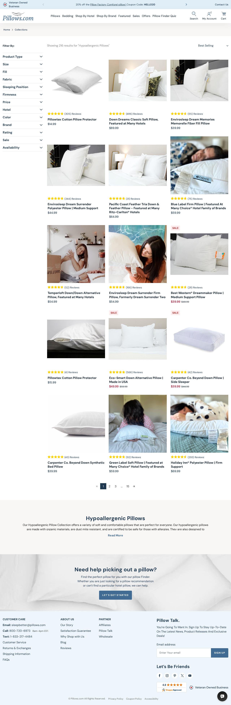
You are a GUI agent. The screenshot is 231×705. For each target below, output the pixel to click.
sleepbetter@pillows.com (28, 625)
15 (128, 486)
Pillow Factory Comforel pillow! (108, 4)
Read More (115, 535)
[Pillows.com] (18, 16)
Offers (146, 16)
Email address (166, 644)
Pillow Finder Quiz (164, 16)
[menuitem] (55, 16)
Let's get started (115, 595)
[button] (187, 4)
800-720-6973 (20, 631)
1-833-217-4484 (21, 636)
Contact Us (221, 4)
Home (6, 29)
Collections (21, 29)
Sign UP (219, 652)
